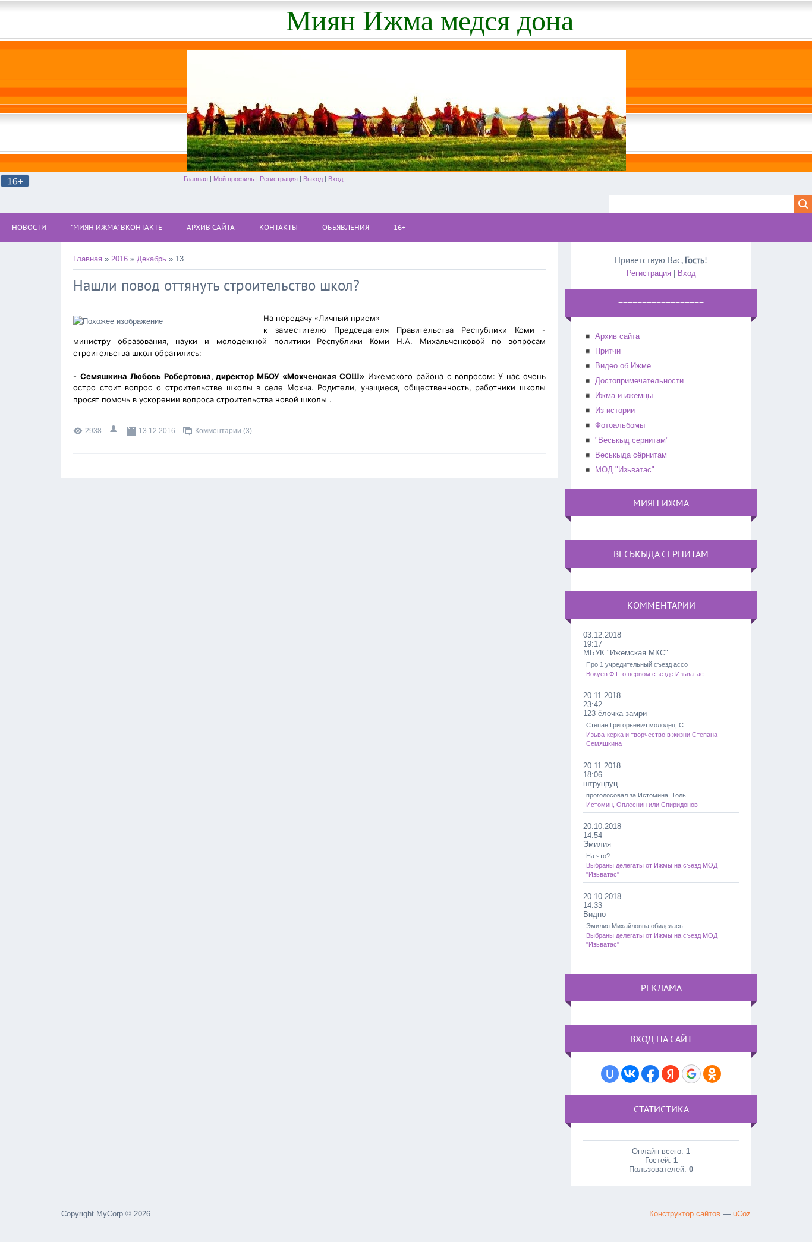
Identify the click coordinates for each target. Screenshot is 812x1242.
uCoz (742, 1213)
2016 (119, 258)
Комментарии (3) (223, 431)
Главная (196, 178)
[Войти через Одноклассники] (712, 1074)
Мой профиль (233, 178)
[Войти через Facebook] (650, 1074)
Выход (313, 178)
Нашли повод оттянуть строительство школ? (216, 285)
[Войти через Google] (691, 1073)
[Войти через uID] (610, 1074)
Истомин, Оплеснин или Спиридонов (642, 804)
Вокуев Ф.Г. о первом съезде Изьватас (645, 673)
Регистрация (279, 178)
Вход (335, 178)
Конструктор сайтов (684, 1213)
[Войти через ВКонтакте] (630, 1074)
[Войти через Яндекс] (670, 1074)
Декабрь (151, 258)
